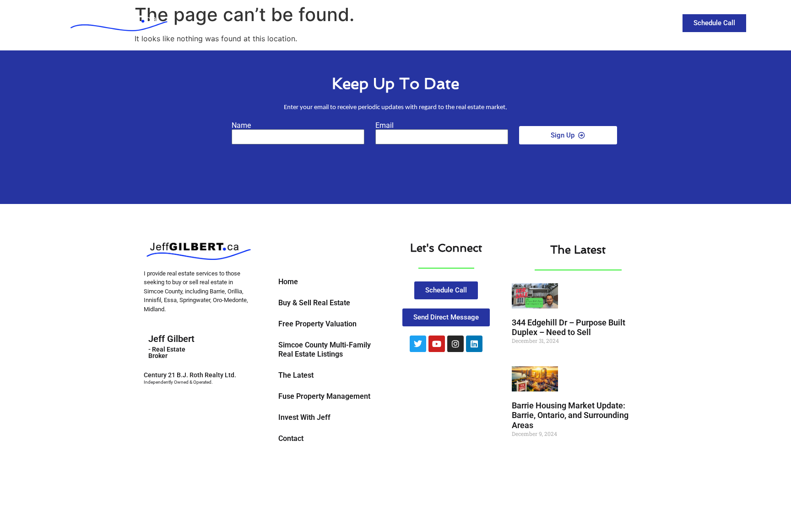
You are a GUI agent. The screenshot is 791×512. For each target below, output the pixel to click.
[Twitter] (418, 344)
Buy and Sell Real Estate (483, 22)
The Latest (568, 22)
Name (241, 125)
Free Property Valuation (317, 323)
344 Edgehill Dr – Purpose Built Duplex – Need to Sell (568, 327)
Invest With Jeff (304, 417)
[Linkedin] (474, 344)
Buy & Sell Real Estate (314, 302)
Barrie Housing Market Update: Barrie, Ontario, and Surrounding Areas (570, 415)
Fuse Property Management (324, 396)
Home (288, 281)
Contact (616, 22)
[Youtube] (436, 344)
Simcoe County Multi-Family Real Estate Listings (324, 349)
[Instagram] (455, 344)
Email (384, 125)
